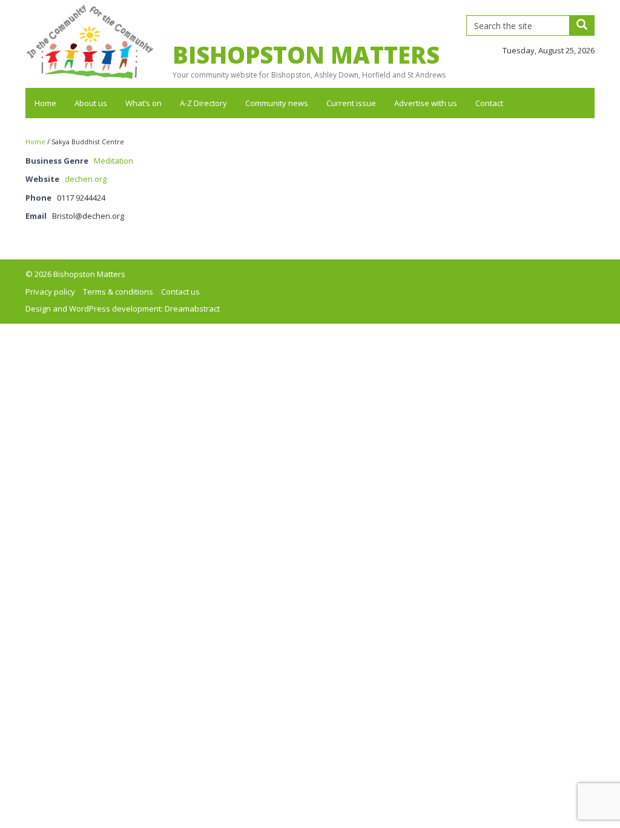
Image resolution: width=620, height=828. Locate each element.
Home (45, 103)
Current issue (351, 103)
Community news (276, 103)
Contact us (180, 291)
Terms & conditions (118, 291)
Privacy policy (50, 291)
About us (90, 103)
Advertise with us (425, 103)
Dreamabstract (192, 308)
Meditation (113, 160)
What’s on (143, 103)
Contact (489, 103)
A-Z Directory (203, 103)
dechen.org (86, 178)
